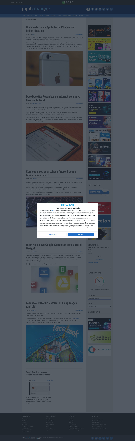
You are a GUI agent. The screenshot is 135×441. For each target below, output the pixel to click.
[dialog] (67, 220)
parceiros (53, 210)
